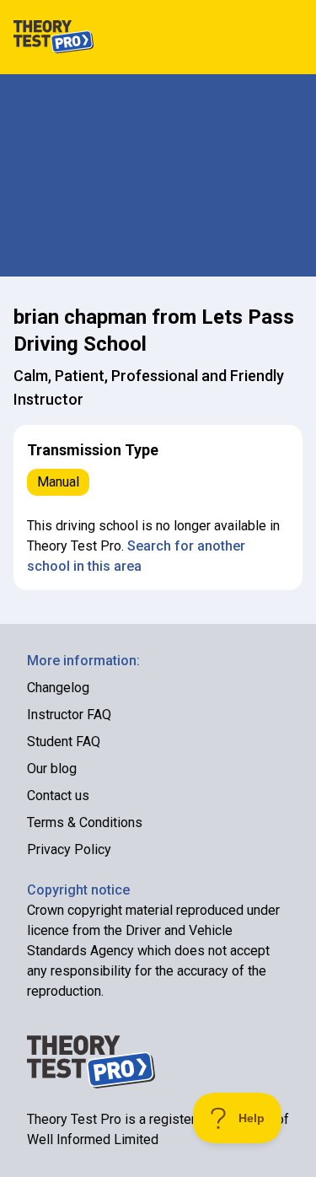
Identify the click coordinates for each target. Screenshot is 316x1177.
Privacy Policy (69, 849)
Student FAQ (63, 742)
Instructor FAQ (69, 715)
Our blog (52, 768)
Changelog (58, 688)
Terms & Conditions (84, 822)
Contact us (58, 795)
